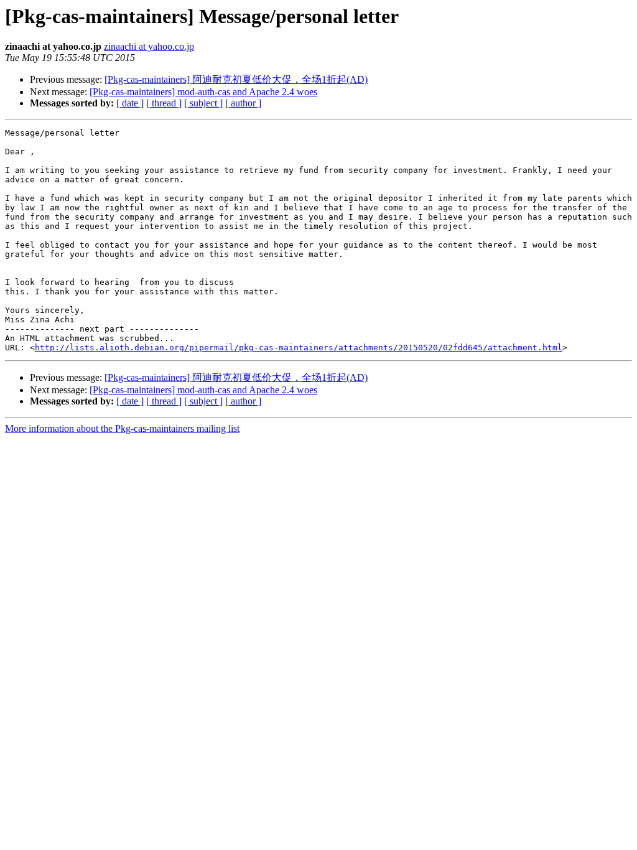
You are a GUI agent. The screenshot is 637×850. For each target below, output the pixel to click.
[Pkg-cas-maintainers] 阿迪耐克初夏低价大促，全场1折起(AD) (236, 79)
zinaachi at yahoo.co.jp (149, 46)
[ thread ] (164, 103)
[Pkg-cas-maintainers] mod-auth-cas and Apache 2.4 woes (203, 91)
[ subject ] (203, 103)
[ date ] (130, 103)
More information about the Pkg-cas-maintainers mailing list (122, 428)
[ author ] (243, 103)
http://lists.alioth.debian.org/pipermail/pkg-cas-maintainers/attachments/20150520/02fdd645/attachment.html (298, 347)
